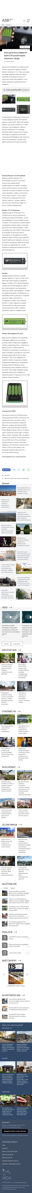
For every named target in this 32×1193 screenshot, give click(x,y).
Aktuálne (7, 475)
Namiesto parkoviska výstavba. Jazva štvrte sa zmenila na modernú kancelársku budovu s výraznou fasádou (18, 916)
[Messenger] (14, 469)
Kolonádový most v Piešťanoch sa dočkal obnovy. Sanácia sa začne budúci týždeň (24, 729)
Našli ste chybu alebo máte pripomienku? (16, 478)
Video (5, 607)
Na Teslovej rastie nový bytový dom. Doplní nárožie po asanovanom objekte (6, 813)
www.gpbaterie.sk (8, 456)
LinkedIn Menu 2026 (15, 953)
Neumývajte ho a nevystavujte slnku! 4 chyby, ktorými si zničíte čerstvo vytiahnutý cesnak (8, 1111)
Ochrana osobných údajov (10, 1161)
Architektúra (9, 650)
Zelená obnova (9, 824)
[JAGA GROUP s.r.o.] (6, 1173)
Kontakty (5, 1148)
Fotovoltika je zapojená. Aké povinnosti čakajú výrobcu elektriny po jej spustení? (7, 752)
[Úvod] (7, 20)
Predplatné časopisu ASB (9, 1151)
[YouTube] (28, 469)
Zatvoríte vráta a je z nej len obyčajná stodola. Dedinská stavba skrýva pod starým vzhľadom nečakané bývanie (8, 1078)
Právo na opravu (7, 1157)
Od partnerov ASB (11, 995)
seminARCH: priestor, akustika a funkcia (18, 937)
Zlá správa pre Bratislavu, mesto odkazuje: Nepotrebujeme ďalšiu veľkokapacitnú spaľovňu (23, 873)
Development (9, 767)
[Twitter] (18, 469)
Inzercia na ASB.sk (7, 1154)
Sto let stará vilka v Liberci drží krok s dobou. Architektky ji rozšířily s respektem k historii (8, 1047)
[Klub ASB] (24, 20)
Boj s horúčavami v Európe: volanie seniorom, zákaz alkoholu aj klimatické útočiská (7, 871)
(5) (26, 47)
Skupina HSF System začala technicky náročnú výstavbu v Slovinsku (17, 1016)
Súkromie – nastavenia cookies (11, 1164)
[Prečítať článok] (11, 617)
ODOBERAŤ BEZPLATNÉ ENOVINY (15, 1131)
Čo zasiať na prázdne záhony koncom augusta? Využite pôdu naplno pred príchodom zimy (23, 1111)
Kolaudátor (17, 644)
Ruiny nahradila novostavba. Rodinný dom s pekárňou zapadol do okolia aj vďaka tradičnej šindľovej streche (18, 893)
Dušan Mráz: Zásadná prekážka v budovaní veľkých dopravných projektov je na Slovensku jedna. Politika (24, 754)
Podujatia (7, 932)
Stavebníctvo (9, 711)
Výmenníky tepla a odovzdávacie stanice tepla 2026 (18, 945)
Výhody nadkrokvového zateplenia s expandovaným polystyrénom (19, 1008)
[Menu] (28, 20)
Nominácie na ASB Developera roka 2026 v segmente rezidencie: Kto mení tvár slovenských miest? (11, 630)
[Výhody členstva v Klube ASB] (4, 89)
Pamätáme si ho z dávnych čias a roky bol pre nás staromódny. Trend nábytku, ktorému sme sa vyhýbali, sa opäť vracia (22, 1079)
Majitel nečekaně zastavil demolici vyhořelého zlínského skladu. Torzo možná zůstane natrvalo (23, 1047)
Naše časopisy (9, 960)
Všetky (6, 644)
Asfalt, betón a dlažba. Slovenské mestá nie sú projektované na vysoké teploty (6, 842)
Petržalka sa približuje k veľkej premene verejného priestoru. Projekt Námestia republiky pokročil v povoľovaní (7, 698)
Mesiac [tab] (13, 888)
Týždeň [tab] (5, 888)
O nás (3, 1145)
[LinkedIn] (23, 469)
